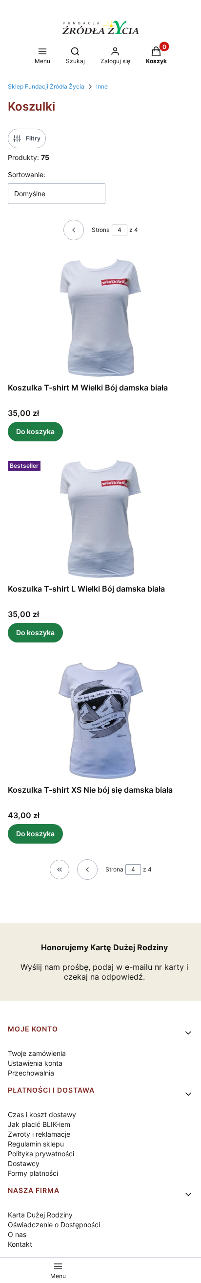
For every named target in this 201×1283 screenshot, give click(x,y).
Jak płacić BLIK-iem (39, 1124)
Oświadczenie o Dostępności (54, 1224)
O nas (17, 1234)
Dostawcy (24, 1163)
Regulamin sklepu (36, 1144)
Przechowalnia (31, 1073)
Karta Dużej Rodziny (40, 1215)
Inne (102, 86)
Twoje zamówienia (37, 1053)
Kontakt (20, 1244)
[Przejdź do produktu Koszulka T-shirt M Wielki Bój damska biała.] (100, 317)
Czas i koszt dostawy (42, 1114)
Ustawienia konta (35, 1063)
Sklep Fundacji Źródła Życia (46, 86)
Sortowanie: (26, 174)
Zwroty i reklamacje (39, 1134)
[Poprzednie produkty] (87, 869)
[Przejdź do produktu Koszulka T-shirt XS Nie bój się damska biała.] (100, 719)
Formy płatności (33, 1173)
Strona (101, 229)
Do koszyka (35, 431)
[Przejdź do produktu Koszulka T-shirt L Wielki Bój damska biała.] (100, 518)
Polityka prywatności (41, 1153)
